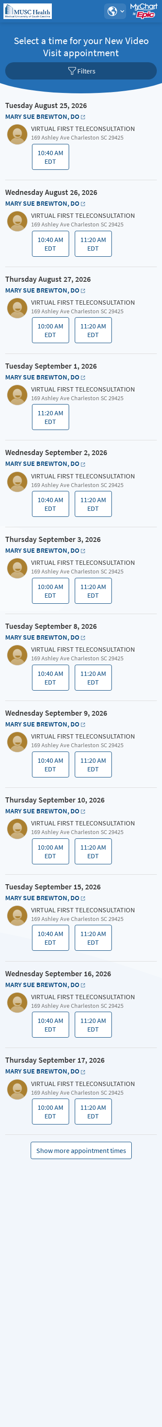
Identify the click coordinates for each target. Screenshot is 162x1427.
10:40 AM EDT (51, 159)
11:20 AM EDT (94, 246)
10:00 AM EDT (51, 332)
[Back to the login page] (29, 11)
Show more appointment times (81, 1150)
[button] (115, 11)
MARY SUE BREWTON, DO (42, 116)
